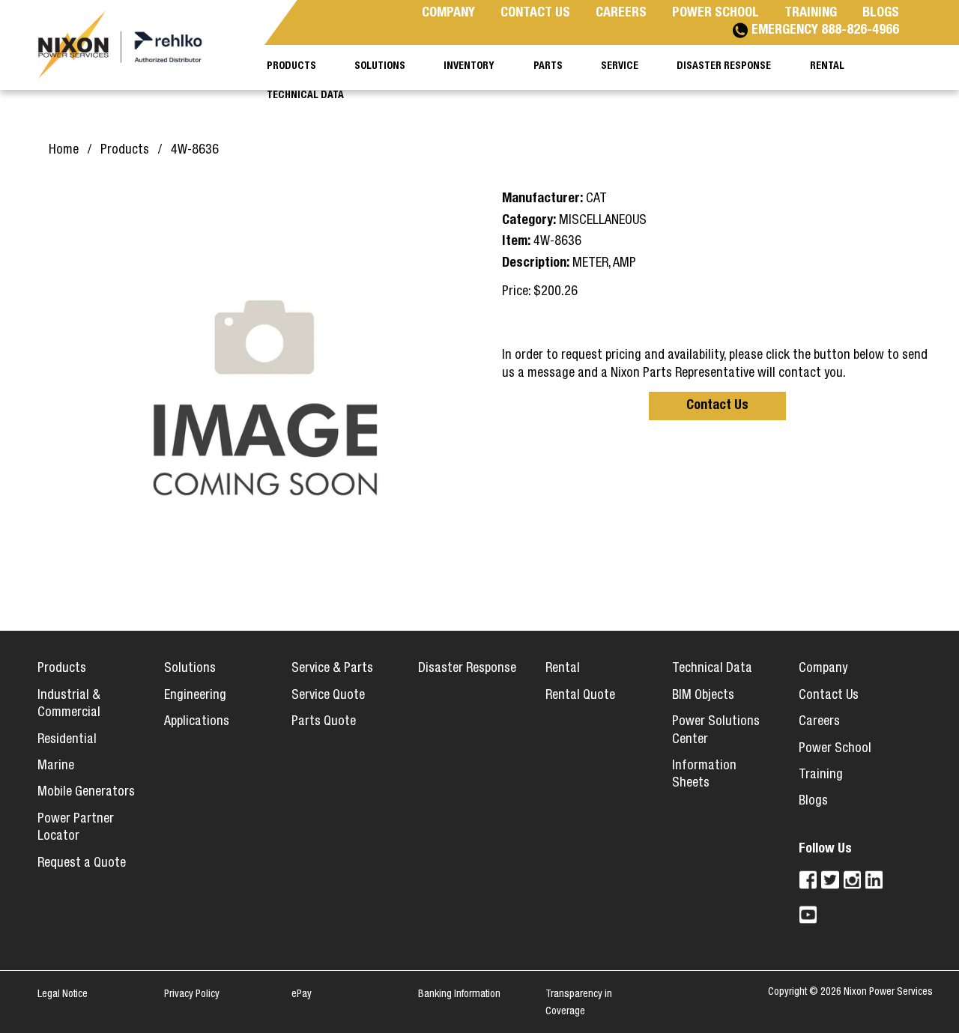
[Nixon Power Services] (127, 45)
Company (823, 669)
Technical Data (712, 669)
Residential (67, 740)
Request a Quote (81, 863)
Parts (548, 66)
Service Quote (328, 696)
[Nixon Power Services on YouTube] (808, 914)
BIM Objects (703, 696)
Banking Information (459, 995)
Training (821, 775)
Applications (196, 722)
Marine (55, 766)
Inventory (469, 66)
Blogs (813, 801)
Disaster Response (467, 669)
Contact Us (717, 406)
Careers (819, 722)
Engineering (195, 696)
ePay (301, 995)
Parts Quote (323, 722)
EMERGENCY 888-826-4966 (825, 30)
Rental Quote (580, 696)
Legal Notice (62, 995)
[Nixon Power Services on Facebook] (808, 879)
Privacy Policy (192, 995)
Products (61, 669)
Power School (835, 749)
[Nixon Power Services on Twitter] (829, 879)
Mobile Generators (86, 792)
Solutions (190, 669)
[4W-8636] (264, 389)
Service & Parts (332, 669)
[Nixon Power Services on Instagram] (852, 879)
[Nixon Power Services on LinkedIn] (874, 879)
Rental (562, 669)
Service (619, 66)
